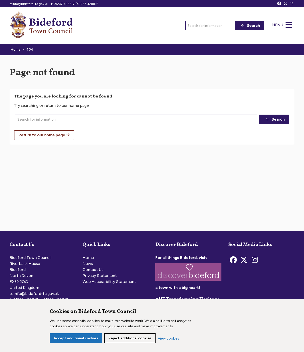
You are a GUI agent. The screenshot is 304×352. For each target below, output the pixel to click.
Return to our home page (42, 135)
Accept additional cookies (76, 338)
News (88, 263)
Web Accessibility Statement (109, 281)
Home (88, 257)
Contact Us (93, 269)
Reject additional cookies (130, 338)
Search (253, 25)
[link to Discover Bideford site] (188, 281)
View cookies (168, 338)
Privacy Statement (100, 275)
